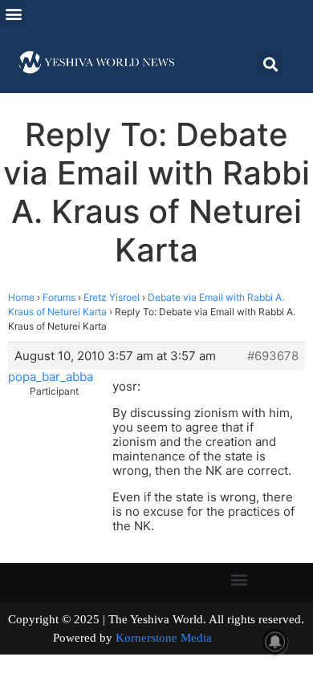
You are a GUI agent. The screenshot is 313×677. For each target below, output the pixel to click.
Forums (59, 297)
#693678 (273, 356)
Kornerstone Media (164, 637)
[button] (13, 13)
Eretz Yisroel (111, 297)
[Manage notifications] (275, 642)
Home (21, 297)
